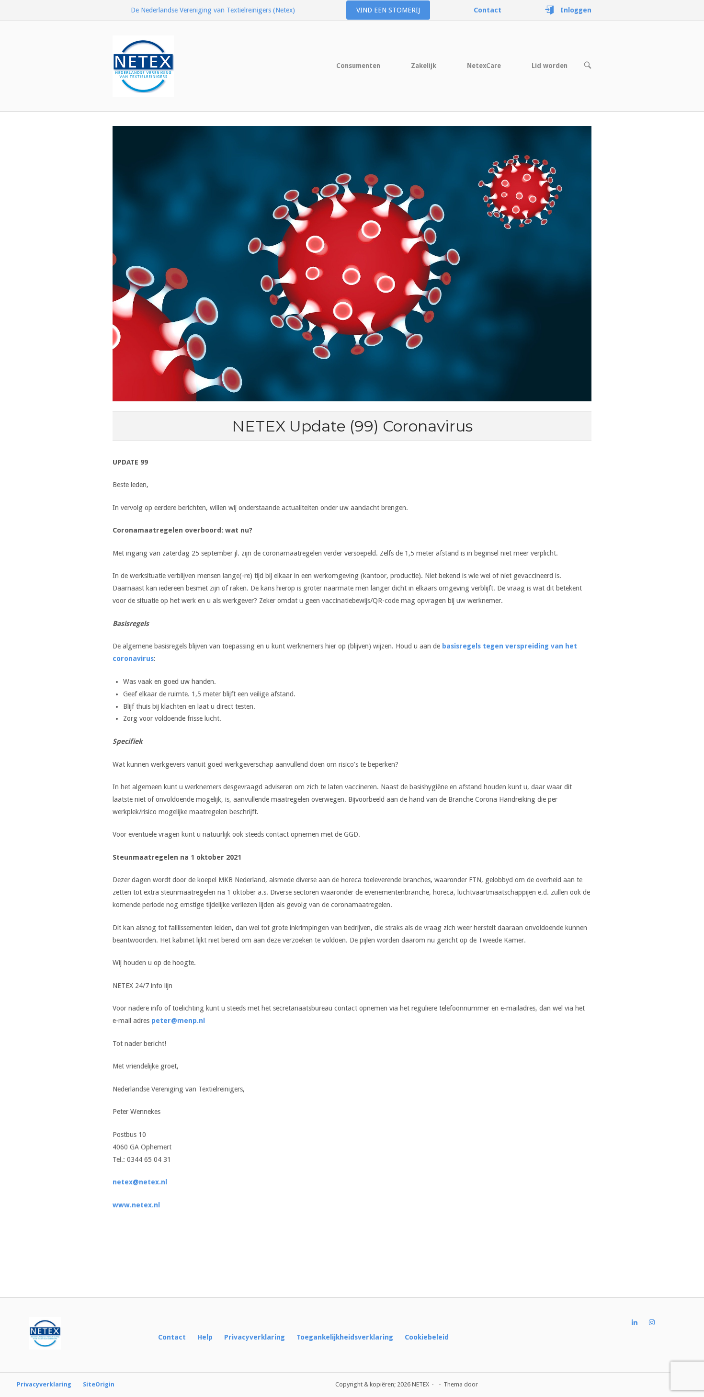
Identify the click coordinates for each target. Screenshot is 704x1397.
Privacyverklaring (254, 1337)
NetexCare (484, 65)
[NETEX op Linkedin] (640, 1322)
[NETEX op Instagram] (657, 1322)
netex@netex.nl (140, 1182)
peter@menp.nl (178, 1020)
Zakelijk (423, 65)
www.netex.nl (136, 1205)
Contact (172, 1337)
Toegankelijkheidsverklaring (344, 1337)
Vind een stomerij (388, 10)
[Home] (143, 65)
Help (205, 1337)
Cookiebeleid (427, 1337)
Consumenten (358, 65)
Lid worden (550, 65)
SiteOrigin (98, 1384)
